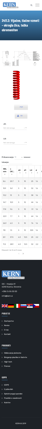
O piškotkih (8, 389)
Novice (6, 325)
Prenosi (7, 366)
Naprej (23, 254)
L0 (31, 170)
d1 (25, 170)
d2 (19, 170)
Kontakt (7, 334)
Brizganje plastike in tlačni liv (15, 357)
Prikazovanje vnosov (16, 157)
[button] (15, 128)
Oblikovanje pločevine (12, 353)
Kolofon (7, 403)
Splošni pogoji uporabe (13, 394)
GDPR (6, 385)
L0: (5, 139)
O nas (6, 330)
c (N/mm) (13, 170)
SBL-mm (5, 170)
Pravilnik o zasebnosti (13, 398)
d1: (5, 124)
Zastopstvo (9, 321)
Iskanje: (5, 162)
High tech (8, 362)
